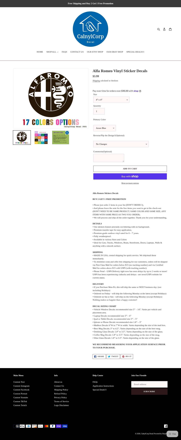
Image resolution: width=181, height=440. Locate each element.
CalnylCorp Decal (147, 434)
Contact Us (59, 386)
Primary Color (99, 119)
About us (58, 382)
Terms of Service (61, 401)
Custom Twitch (20, 405)
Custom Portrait (20, 394)
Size (95, 94)
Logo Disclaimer (61, 405)
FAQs (95, 382)
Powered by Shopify (161, 434)
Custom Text (19, 382)
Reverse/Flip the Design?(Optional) (108, 135)
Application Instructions (103, 386)
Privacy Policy (60, 397)
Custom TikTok (20, 401)
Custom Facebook (21, 390)
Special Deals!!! (100, 390)
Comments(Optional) (102, 151)
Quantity (97, 106)
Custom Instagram (21, 386)
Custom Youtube (20, 397)
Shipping (96, 81)
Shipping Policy (61, 390)
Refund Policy (60, 394)
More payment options (130, 183)
